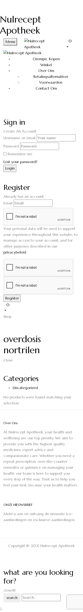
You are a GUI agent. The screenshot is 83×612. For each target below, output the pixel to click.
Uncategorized (25, 387)
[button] (73, 43)
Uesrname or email (19, 137)
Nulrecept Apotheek (20, 25)
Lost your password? (20, 161)
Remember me (20, 154)
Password (11, 146)
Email (7, 203)
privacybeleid (14, 252)
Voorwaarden (50, 82)
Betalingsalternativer (50, 76)
